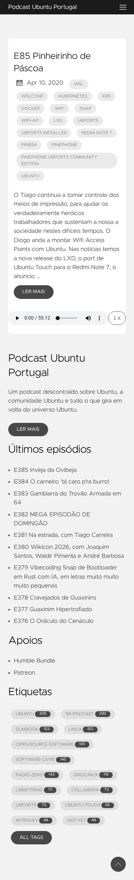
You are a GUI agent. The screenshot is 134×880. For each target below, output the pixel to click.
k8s (106, 96)
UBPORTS (31, 805)
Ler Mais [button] (28, 429)
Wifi (59, 108)
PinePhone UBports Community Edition (59, 160)
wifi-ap (30, 120)
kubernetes (72, 96)
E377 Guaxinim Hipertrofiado (53, 609)
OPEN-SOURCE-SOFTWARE (50, 744)
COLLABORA (90, 790)
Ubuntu (30, 176)
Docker (30, 108)
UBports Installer (44, 133)
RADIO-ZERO (35, 775)
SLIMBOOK (33, 729)
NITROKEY (32, 820)
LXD (58, 120)
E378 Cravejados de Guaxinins (55, 598)
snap (85, 108)
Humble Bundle (34, 661)
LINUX (81, 729)
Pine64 (29, 145)
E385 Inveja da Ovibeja (45, 470)
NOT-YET (81, 820)
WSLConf (32, 96)
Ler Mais (33, 291)
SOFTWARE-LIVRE (41, 759)
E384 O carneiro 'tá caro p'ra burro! (61, 482)
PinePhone (64, 145)
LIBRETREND (34, 790)
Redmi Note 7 (96, 133)
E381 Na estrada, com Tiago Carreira (63, 535)
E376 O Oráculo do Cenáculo (53, 621)
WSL (79, 84)
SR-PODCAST (86, 714)
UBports (88, 120)
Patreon (24, 673)
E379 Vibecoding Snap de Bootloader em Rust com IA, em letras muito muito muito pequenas (66, 577)
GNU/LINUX (91, 775)
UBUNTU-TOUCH (87, 805)
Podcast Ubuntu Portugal (42, 7)
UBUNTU (31, 714)
